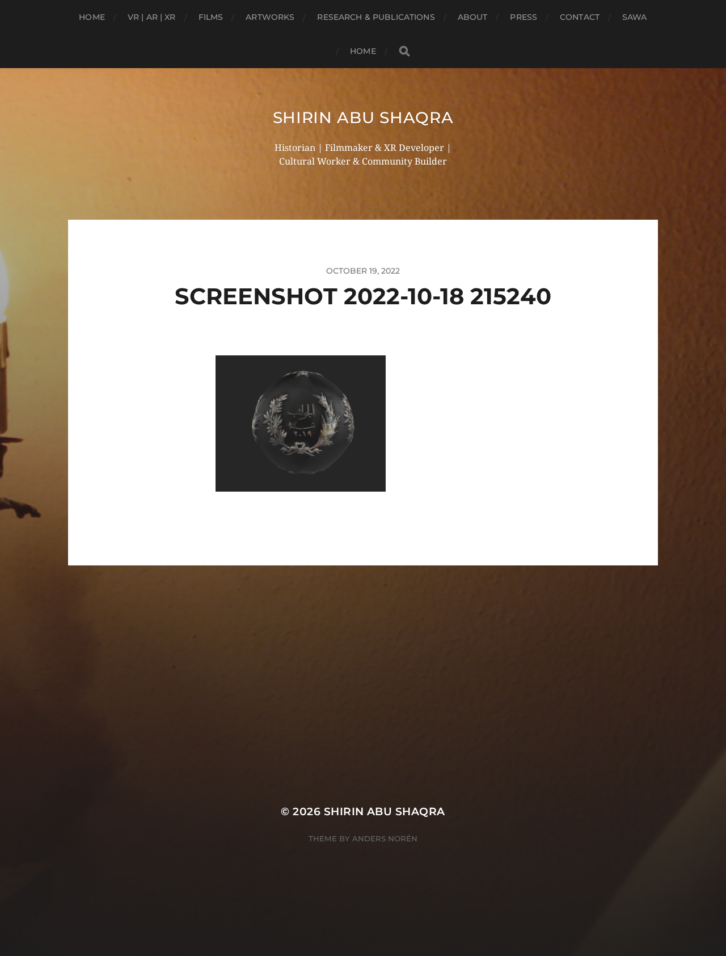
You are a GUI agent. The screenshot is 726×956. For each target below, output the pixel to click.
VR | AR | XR (152, 17)
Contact (580, 17)
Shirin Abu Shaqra (363, 117)
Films (211, 17)
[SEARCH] (404, 51)
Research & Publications (375, 17)
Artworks (270, 17)
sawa (634, 17)
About (473, 17)
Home (92, 17)
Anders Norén (384, 838)
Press (523, 17)
